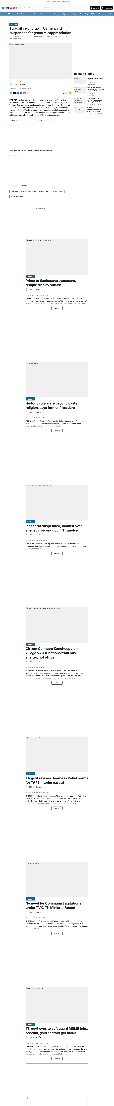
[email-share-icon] (24, 94)
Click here (13, 155)
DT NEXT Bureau (19, 84)
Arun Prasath (33, 1037)
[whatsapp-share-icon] (11, 94)
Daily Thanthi (56, 1)
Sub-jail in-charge (57, 191)
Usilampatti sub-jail (17, 196)
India (29, 14)
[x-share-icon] (14, 94)
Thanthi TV (65, 1)
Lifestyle (74, 14)
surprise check (43, 191)
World (36, 14)
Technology (84, 14)
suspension (14, 191)
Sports (65, 14)
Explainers (103, 14)
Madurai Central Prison (28, 191)
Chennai (11, 14)
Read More (57, 308)
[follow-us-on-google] (70, 93)
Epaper (47, 1)
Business (57, 14)
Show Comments (40, 208)
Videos (93, 14)
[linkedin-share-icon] (21, 94)
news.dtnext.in (19, 120)
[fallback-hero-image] (80, 80)
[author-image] (10, 84)
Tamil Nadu (21, 14)
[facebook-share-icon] (17, 94)
